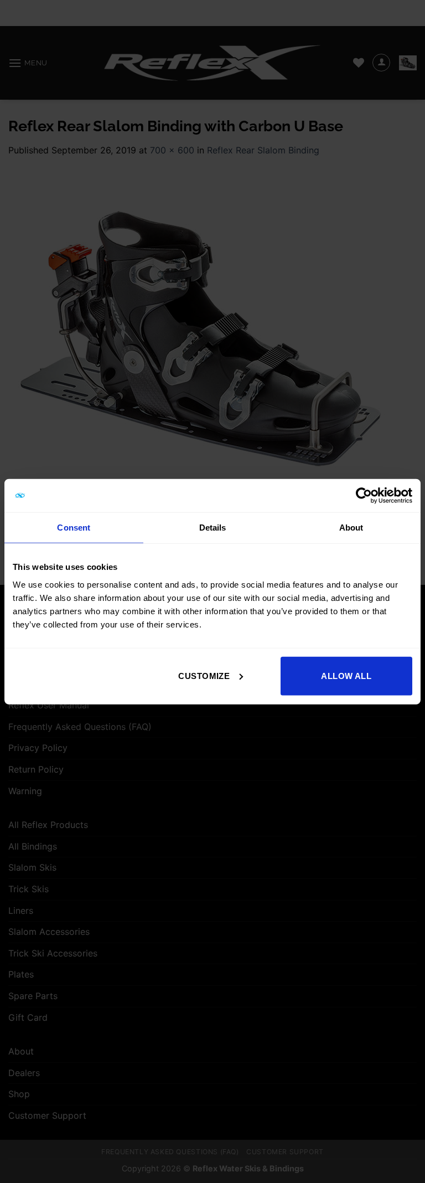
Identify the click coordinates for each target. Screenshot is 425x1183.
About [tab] (351, 527)
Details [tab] (212, 527)
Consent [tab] (73, 527)
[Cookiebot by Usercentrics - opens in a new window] (363, 495)
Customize (204, 675)
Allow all (346, 675)
